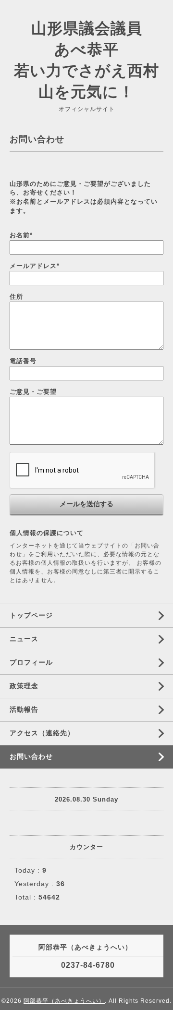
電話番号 (23, 361)
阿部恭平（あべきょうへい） (64, 1001)
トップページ (31, 615)
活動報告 (24, 709)
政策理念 (24, 686)
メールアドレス (35, 265)
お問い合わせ (31, 756)
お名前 (21, 235)
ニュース (24, 639)
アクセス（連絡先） (42, 733)
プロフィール (31, 662)
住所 (16, 296)
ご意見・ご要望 (33, 391)
